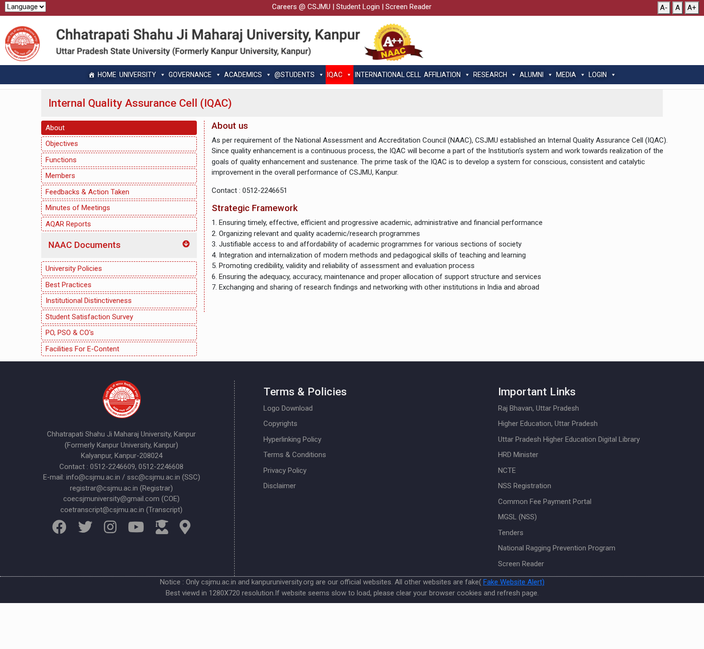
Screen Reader (408, 6)
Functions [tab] (61, 160)
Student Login (358, 6)
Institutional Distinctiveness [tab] (88, 300)
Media (566, 74)
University (137, 74)
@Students (294, 74)
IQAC (334, 74)
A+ (691, 7)
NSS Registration (524, 485)
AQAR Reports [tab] (68, 224)
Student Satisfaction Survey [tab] (89, 317)
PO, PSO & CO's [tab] (69, 332)
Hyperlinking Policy (292, 439)
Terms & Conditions (294, 454)
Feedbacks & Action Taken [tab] (87, 192)
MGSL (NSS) (517, 517)
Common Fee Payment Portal (544, 501)
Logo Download (288, 408)
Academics (243, 74)
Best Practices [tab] (68, 284)
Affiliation (442, 74)
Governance (190, 74)
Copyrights (280, 423)
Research (490, 74)
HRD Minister (518, 454)
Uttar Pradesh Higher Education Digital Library (569, 439)
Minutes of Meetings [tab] (77, 207)
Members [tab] (60, 175)
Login (598, 74)
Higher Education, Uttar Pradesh (548, 423)
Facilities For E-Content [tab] (82, 349)
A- (664, 7)
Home (107, 74)
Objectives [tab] (61, 143)
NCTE (507, 470)
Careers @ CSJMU (301, 6)
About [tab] (55, 127)
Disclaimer (279, 485)
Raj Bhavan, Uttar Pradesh (538, 408)
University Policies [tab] (73, 268)
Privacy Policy (285, 470)
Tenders (510, 532)
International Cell (388, 74)
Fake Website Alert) (514, 582)
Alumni (532, 74)
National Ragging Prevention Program (556, 548)
